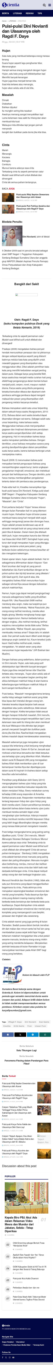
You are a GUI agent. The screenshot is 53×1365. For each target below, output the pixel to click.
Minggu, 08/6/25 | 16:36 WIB (27, 200)
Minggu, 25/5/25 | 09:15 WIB (13, 1119)
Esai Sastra (44, 1022)
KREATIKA (22, 21)
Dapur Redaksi (8, 1342)
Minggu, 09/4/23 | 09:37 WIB (13, 41)
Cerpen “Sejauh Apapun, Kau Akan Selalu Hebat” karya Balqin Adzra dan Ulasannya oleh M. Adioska (18, 1138)
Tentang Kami (38, 1345)
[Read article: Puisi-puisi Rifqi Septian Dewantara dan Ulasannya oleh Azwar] (8, 197)
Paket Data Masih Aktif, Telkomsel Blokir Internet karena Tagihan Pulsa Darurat (29, 1298)
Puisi (29, 1026)
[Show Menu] (49, 5)
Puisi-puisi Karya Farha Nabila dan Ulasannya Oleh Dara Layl (16, 1125)
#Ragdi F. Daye (15, 1022)
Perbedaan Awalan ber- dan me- (26, 1287)
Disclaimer (20, 1342)
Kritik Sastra (19, 1026)
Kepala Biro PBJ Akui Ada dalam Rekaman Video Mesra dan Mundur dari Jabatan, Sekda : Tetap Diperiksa (21, 1224)
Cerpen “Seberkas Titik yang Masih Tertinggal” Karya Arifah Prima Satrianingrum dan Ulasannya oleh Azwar (17, 1111)
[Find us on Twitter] (6, 1357)
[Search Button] (44, 5)
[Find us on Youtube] (13, 1357)
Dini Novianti (30, 1022)
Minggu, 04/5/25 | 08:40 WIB (13, 1145)
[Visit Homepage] (10, 5)
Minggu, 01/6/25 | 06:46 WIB (27, 212)
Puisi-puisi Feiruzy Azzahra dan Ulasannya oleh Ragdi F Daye (15, 1152)
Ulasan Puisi (40, 1026)
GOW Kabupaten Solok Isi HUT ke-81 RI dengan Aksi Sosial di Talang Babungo (29, 1268)
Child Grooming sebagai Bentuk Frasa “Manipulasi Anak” (28, 1244)
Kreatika (7, 1026)
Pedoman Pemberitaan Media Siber (17, 1345)
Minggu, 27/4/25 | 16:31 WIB (13, 1157)
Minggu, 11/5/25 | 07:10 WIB (13, 1131)
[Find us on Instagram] (9, 1357)
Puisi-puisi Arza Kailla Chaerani (25, 1278)
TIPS (40, 13)
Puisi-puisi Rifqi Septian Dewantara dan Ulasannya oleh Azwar (32, 195)
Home (4, 21)
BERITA (5, 13)
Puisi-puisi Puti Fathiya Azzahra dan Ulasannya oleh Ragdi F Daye (33, 207)
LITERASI (17, 13)
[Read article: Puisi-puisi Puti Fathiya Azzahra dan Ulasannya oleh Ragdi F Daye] (8, 209)
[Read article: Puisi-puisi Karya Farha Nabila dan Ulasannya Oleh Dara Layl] (44, 1128)
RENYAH (30, 13)
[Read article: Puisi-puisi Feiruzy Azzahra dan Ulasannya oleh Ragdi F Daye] (44, 1154)
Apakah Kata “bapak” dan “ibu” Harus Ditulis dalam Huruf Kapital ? (28, 1256)
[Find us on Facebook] (2, 1357)
